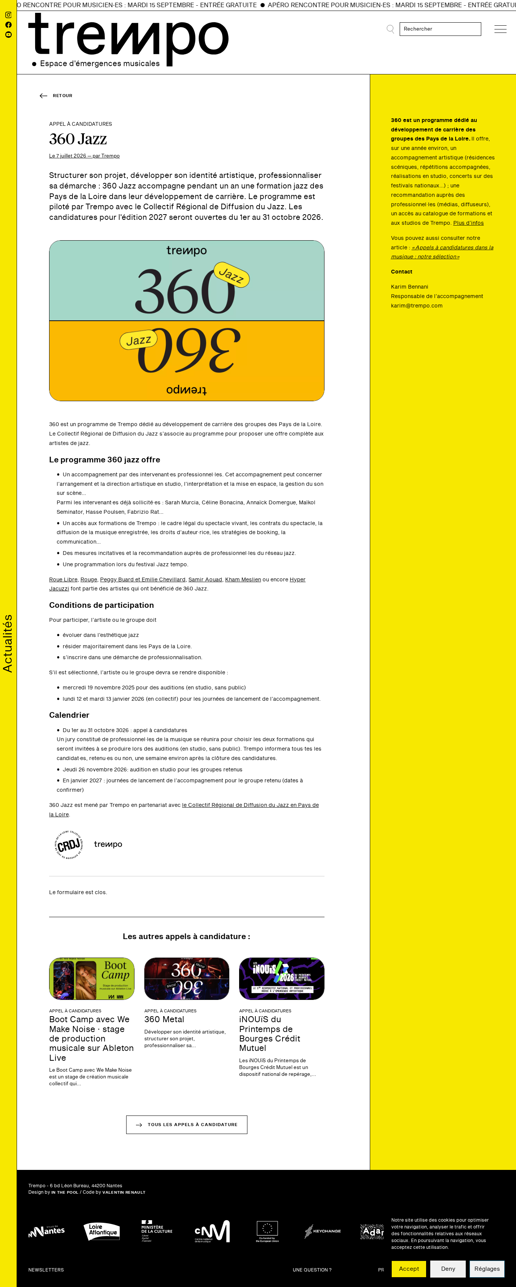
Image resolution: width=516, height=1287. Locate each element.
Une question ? (312, 1270)
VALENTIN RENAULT (123, 1193)
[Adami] (378, 1231)
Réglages (487, 1269)
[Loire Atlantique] (101, 1231)
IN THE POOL (65, 1193)
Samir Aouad (205, 580)
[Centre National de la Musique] (212, 1231)
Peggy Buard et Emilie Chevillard (142, 580)
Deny (448, 1269)
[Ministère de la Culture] (157, 1231)
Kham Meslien (243, 580)
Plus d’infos (468, 223)
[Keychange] (322, 1231)
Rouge (88, 580)
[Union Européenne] (267, 1231)
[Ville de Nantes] (46, 1231)
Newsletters (46, 1270)
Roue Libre (63, 580)
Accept (409, 1269)
